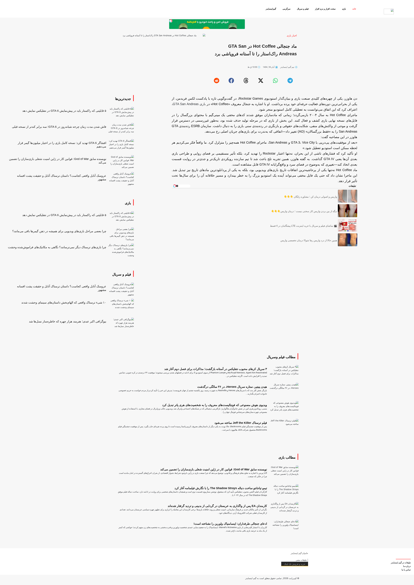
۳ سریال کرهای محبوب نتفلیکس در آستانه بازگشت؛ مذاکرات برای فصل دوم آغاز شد (215, 369)
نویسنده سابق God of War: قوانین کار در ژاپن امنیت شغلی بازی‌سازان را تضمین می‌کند (213, 469)
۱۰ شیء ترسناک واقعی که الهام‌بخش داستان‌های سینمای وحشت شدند (63, 302)
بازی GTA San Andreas (189, 104)
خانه (354, 9)
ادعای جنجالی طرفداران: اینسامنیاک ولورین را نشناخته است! (230, 523)
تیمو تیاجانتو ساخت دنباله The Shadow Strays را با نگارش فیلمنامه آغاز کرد (220, 488)
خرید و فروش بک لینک (294, 564)
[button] (290, 80)
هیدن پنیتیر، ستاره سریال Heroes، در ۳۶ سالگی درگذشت (232, 386)
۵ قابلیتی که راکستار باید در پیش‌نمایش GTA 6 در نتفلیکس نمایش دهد (64, 110)
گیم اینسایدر (250, 578)
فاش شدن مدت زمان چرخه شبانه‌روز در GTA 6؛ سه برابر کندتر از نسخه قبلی (59, 126)
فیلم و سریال (303, 9)
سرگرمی (286, 9)
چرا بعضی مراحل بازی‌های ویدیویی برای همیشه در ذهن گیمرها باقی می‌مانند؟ (59, 231)
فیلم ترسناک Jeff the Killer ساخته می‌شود (240, 422)
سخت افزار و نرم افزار (325, 9)
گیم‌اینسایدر (271, 9)
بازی (344, 9)
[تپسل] (170, 20)
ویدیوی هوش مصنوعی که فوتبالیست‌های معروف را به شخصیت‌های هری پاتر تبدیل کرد (214, 405)
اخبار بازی (292, 35)
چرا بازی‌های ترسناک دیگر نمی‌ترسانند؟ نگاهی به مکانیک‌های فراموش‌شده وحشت (57, 247)
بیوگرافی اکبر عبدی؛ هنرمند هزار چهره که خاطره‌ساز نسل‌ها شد (67, 321)
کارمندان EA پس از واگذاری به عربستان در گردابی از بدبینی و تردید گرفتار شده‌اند (217, 506)
